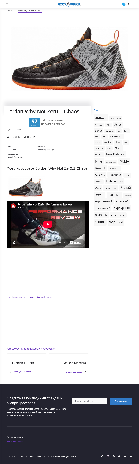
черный (116, 222)
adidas (100, 117)
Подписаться (121, 401)
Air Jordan (99, 125)
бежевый (111, 188)
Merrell (118, 148)
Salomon (114, 168)
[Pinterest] (114, 456)
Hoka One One (116, 136)
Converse (109, 131)
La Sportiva (99, 148)
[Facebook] (102, 456)
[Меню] (7, 4)
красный (122, 201)
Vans (98, 188)
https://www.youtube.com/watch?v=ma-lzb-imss (29, 297)
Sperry (127, 175)
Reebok (100, 168)
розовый (101, 215)
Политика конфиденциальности (61, 456)
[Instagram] (108, 456)
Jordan (108, 142)
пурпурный (122, 208)
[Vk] (125, 456)
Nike (98, 161)
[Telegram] (124, 4)
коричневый (103, 201)
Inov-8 (97, 142)
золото (127, 195)
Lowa (109, 148)
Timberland (98, 181)
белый (125, 188)
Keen (126, 142)
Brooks (98, 131)
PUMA (124, 161)
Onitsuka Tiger (111, 162)
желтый (99, 194)
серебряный (118, 215)
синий (100, 222)
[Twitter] (119, 456)
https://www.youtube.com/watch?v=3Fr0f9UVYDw (31, 349)
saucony (100, 174)
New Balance (115, 154)
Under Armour (114, 181)
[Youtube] (131, 456)
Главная (10, 11)
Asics (118, 124)
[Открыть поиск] (129, 4)
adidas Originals (115, 118)
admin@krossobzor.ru (15, 441)
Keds (117, 142)
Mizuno (98, 154)
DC (119, 131)
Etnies (97, 136)
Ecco (126, 131)
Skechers (115, 174)
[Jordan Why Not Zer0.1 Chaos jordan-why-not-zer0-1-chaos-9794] (26, 187)
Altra (108, 125)
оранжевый (102, 208)
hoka (104, 137)
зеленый (114, 194)
